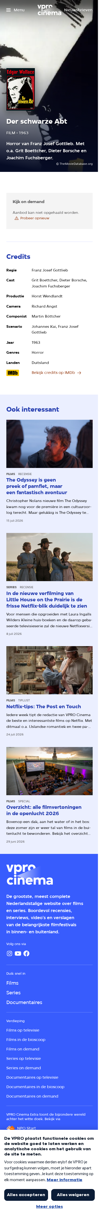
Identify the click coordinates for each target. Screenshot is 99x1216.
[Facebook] (26, 953)
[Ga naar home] (49, 10)
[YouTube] (18, 953)
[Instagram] (9, 953)
